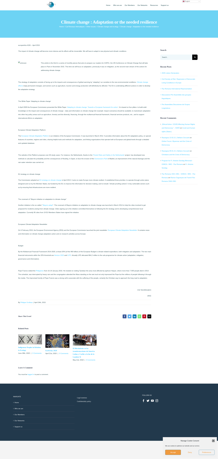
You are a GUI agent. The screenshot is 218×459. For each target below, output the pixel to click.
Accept (173, 452)
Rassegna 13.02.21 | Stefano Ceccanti (175, 137)
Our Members (20, 414)
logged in (31, 374)
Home (17, 402)
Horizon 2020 (59, 255)
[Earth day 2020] (57, 335)
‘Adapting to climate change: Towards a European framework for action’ (92, 107)
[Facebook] (143, 400)
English (187, 1)
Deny (190, 452)
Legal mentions (82, 398)
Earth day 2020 (51, 350)
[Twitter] (148, 400)
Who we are (19, 408)
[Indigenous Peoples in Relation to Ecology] (30, 335)
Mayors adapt (48, 205)
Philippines (40, 271)
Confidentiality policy (84, 401)
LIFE (69, 255)
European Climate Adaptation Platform (35, 136)
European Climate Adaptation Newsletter (122, 230)
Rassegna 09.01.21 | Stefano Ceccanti (175, 151)
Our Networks (19, 421)
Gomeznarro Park (100, 159)
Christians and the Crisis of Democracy (176, 154)
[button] (213, 441)
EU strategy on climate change (50, 180)
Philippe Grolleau (26, 302)
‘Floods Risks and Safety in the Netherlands (108, 155)
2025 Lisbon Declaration (170, 73)
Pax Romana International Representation (177, 89)
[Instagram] (156, 400)
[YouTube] (152, 400)
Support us (18, 427)
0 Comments (37, 353)
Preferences (206, 452)
